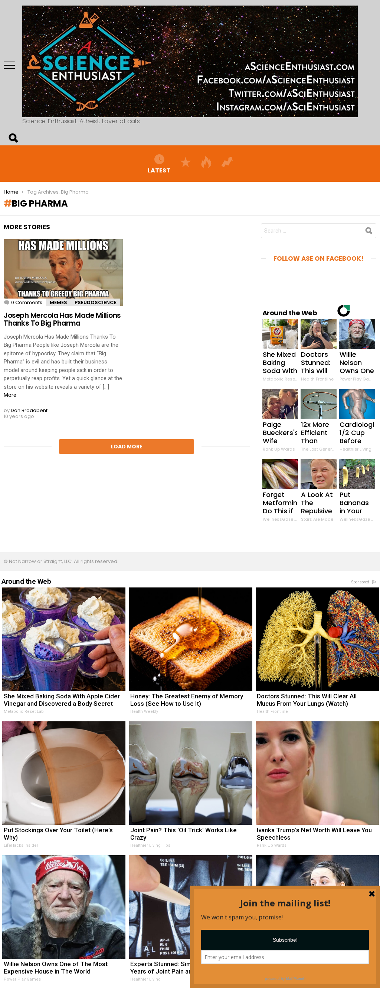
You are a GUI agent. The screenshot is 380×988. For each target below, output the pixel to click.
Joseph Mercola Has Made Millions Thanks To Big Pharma (62, 319)
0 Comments (26, 302)
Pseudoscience (96, 302)
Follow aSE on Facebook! (318, 258)
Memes (58, 302)
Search (13, 138)
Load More (126, 446)
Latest (159, 170)
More (10, 395)
